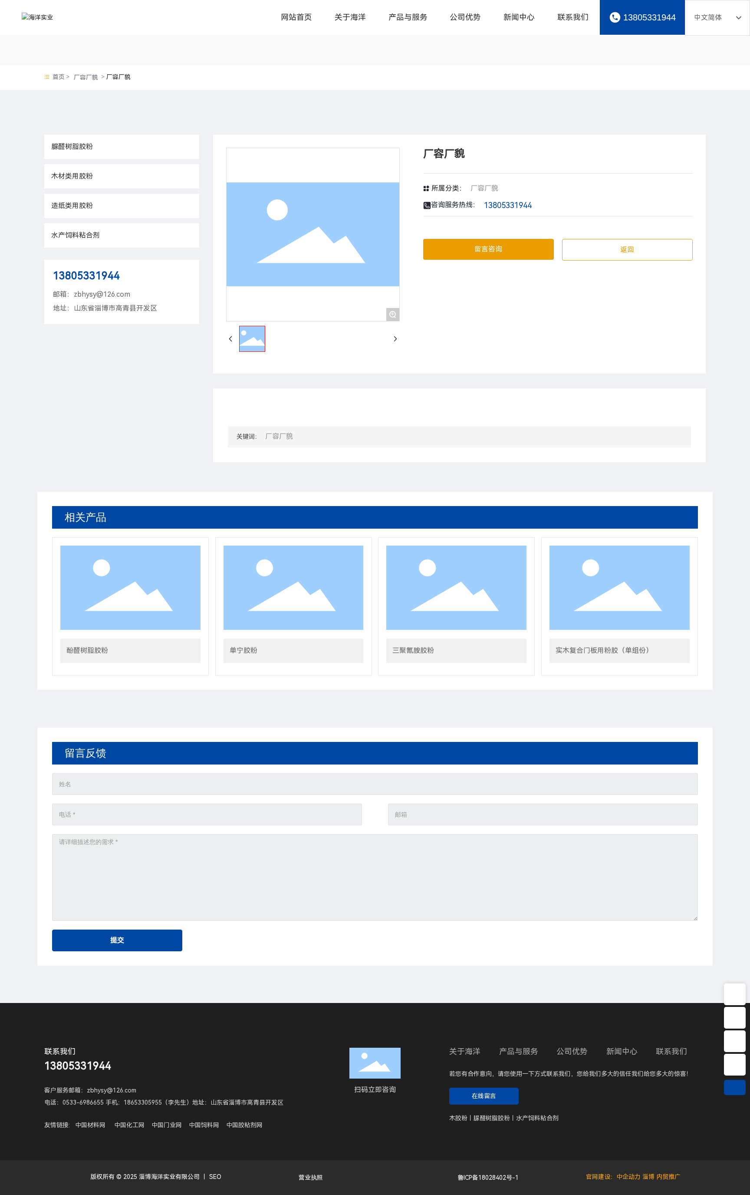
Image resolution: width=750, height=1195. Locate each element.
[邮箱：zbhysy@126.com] (735, 1041)
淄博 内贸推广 (661, 1176)
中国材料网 (90, 1125)
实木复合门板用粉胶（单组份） (604, 650)
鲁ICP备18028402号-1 (488, 1177)
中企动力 (628, 1176)
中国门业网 (166, 1125)
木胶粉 (458, 1118)
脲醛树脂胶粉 (492, 1118)
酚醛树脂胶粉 (87, 650)
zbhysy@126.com (102, 294)
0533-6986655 (83, 1102)
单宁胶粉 (243, 650)
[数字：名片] (735, 994)
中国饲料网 (204, 1125)
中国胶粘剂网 (244, 1125)
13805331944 (649, 17)
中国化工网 (129, 1125)
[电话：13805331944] (735, 1065)
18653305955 (143, 1102)
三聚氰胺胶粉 (413, 650)
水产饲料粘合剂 (537, 1118)
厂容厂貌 (86, 77)
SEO (215, 1176)
